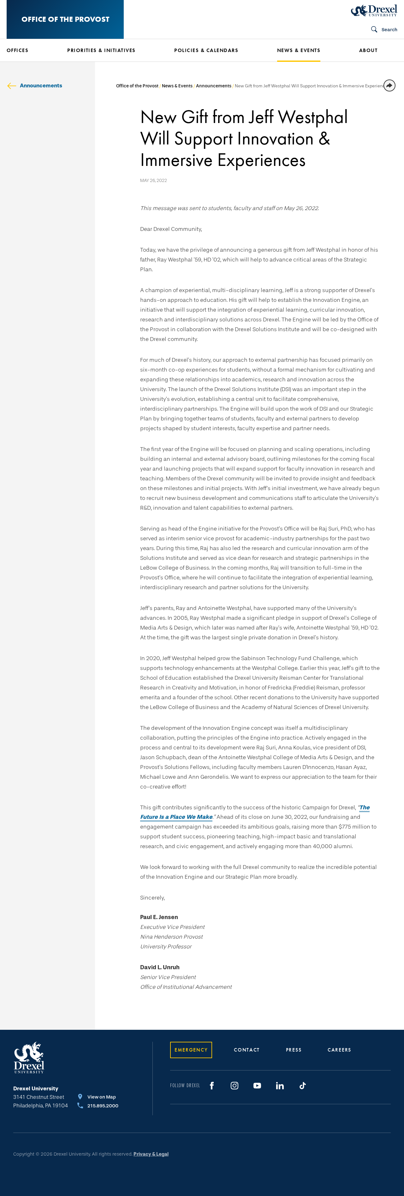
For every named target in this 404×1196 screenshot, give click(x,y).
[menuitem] (27, 50)
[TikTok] (302, 1085)
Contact (247, 1049)
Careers (339, 1049)
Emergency (191, 1049)
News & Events (177, 86)
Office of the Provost (65, 19)
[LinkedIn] (280, 1085)
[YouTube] (257, 1085)
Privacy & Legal (151, 1154)
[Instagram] (234, 1085)
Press (294, 1049)
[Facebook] (212, 1085)
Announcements (41, 85)
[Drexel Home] (374, 10)
